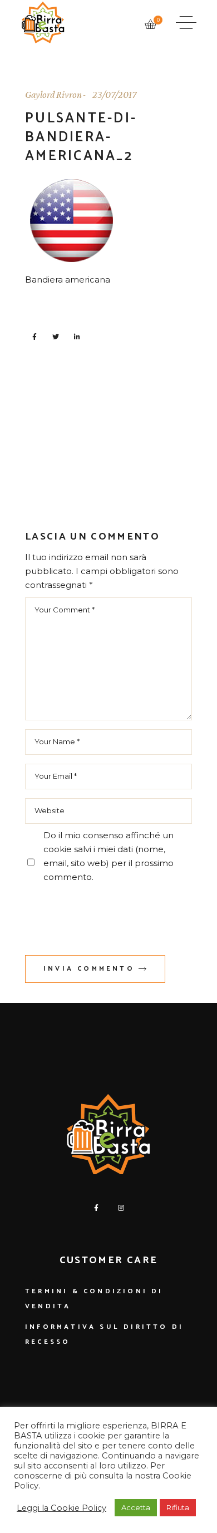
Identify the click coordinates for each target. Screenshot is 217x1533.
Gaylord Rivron (53, 94)
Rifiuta (177, 1507)
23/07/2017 (114, 94)
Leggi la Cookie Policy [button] (61, 1508)
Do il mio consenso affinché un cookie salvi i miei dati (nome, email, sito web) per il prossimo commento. (108, 856)
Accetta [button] (135, 1507)
